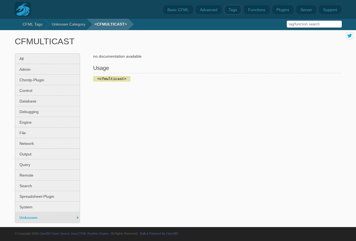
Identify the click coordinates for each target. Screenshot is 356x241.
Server (306, 10)
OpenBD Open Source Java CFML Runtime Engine (73, 233)
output (25, 154)
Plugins (282, 10)
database (27, 101)
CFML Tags (33, 24)
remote (26, 175)
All (21, 59)
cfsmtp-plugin (31, 80)
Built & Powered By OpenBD (159, 233)
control (25, 90)
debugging (29, 111)
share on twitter (349, 35)
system (26, 207)
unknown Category (68, 24)
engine (25, 122)
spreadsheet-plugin (36, 196)
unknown (28, 217)
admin (25, 69)
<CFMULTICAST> (111, 24)
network (26, 143)
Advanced (208, 10)
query (24, 164)
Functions (256, 10)
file (22, 133)
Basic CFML (178, 10)
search (25, 186)
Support (330, 10)
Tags (233, 10)
